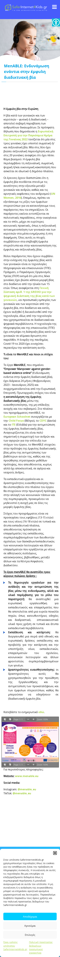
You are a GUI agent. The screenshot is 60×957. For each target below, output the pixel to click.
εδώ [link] (41, 712)
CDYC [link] (43, 420)
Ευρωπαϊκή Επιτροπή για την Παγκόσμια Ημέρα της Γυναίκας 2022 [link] (28, 135)
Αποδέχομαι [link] (30, 916)
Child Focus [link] (16, 420)
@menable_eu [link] (27, 789)
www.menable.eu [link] (26, 776)
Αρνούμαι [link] (30, 925)
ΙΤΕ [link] (14, 424)
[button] (55, 853)
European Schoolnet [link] (17, 416)
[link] (56, 22)
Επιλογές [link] (30, 934)
